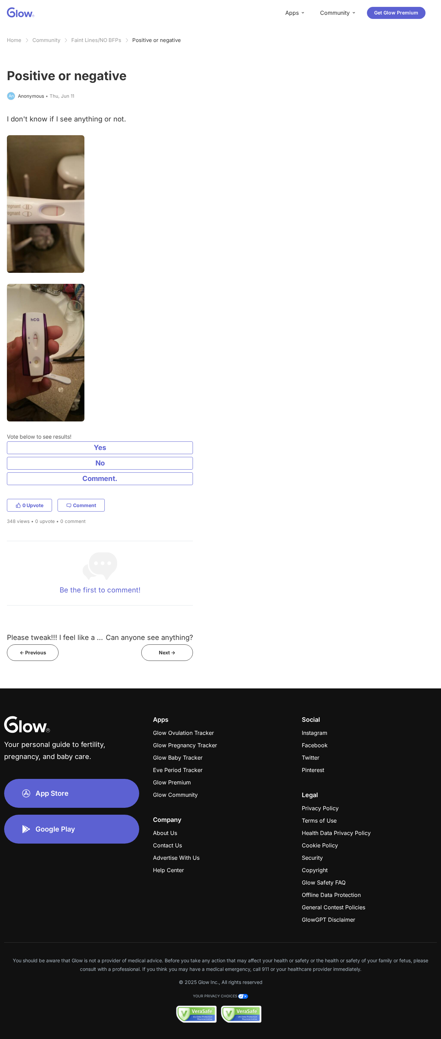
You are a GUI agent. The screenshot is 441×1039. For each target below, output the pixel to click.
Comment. (99, 478)
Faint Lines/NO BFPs (96, 40)
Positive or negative (156, 40)
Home (14, 40)
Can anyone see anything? (149, 637)
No (100, 463)
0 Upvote (32, 505)
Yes (100, 447)
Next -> (167, 652)
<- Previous (33, 652)
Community (46, 40)
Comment (84, 505)
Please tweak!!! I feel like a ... (55, 637)
